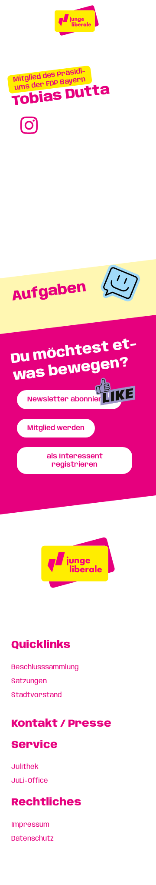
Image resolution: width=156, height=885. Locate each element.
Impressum (30, 824)
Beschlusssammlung (45, 667)
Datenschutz (32, 838)
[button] (49, 79)
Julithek (25, 767)
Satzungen (29, 681)
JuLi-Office (29, 781)
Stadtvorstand (36, 695)
